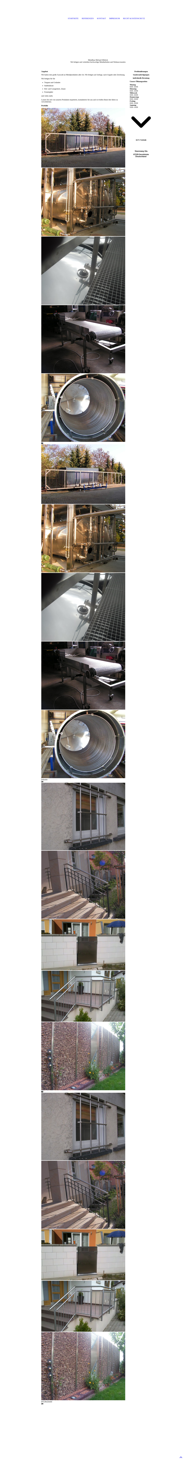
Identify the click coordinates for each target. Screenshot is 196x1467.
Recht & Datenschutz (134, 18)
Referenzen (88, 18)
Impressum (114, 18)
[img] (98, 28)
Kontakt (101, 18)
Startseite (73, 18)
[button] (181, 1457)
